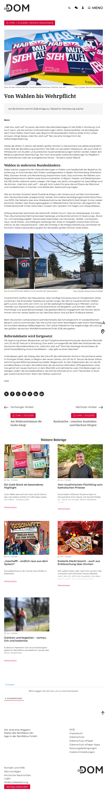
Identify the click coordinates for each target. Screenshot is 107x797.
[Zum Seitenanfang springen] (103, 713)
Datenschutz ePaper (81, 740)
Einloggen (10, 684)
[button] (6, 394)
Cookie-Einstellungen (82, 752)
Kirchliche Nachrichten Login (17, 777)
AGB (72, 729)
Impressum (76, 733)
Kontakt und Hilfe (14, 767)
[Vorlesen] (103, 331)
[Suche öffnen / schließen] (69, 8)
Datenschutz (76, 737)
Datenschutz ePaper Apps (84, 744)
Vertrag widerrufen (17, 786)
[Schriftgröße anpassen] (103, 323)
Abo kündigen (12, 771)
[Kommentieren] (76, 8)
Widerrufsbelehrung (16, 782)
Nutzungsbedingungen (83, 748)
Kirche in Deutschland (41, 23)
